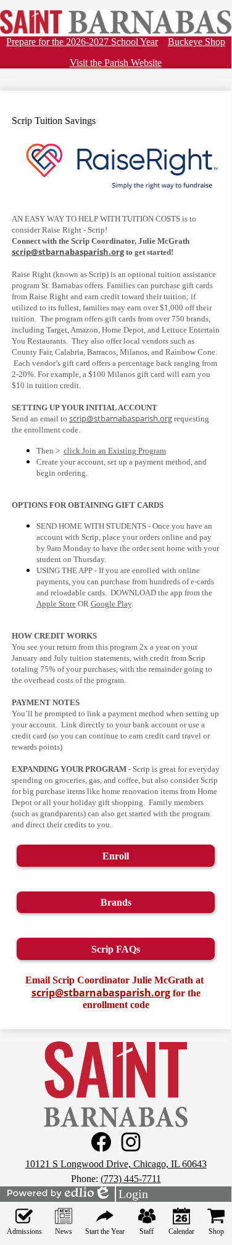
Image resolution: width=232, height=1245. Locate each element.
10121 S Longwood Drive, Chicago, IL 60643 (116, 1164)
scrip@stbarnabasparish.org (68, 251)
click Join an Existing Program (115, 450)
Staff (146, 1231)
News (63, 1231)
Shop (216, 1231)
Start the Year (105, 1231)
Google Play (111, 603)
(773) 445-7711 (131, 1178)
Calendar (181, 1231)
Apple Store (56, 603)
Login (121, 1194)
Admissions (24, 1231)
